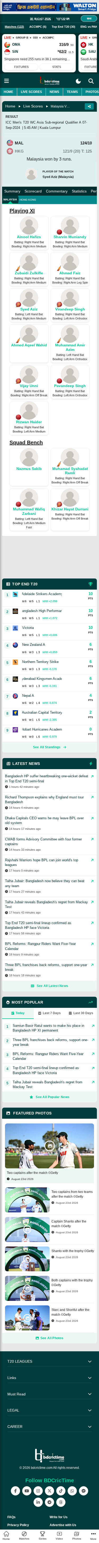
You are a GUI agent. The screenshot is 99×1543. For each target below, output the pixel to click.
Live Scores (31, 92)
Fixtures (21, 66)
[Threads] (60, 1502)
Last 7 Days (52, 1013)
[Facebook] (15, 1490)
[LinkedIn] (38, 1502)
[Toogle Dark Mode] (78, 81)
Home (8, 92)
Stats (56, 66)
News (54, 92)
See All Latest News (52, 986)
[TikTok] (60, 1490)
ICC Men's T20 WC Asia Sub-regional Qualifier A (43, 122)
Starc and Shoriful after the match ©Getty (70, 1312)
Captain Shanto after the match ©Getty (68, 1224)
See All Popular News (52, 1097)
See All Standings (47, 747)
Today (20, 1013)
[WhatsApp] (72, 1490)
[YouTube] (26, 1490)
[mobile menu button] (6, 81)
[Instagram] (38, 1490)
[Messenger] (83, 1490)
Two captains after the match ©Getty (32, 1173)
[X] (49, 1490)
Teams (72, 92)
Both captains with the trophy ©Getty (72, 1282)
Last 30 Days (83, 1013)
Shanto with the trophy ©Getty (72, 1251)
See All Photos (51, 1338)
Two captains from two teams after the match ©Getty (72, 1194)
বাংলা (89, 18)
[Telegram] (49, 1502)
